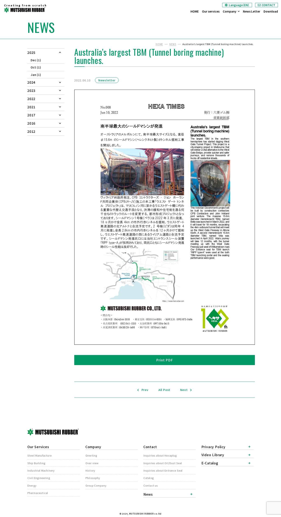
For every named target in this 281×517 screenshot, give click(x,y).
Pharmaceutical (37, 493)
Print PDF (164, 359)
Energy (31, 485)
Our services (210, 11)
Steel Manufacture (39, 455)
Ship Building (36, 463)
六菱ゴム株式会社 (24, 10)
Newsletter (106, 80)
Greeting (91, 455)
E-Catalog (209, 462)
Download (271, 11)
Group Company (95, 485)
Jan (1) (36, 75)
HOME (194, 11)
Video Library (212, 454)
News (148, 494)
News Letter (251, 11)
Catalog (148, 478)
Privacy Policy (213, 446)
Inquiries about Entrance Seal (163, 470)
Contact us (150, 485)
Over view (92, 463)
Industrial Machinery (41, 470)
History (90, 470)
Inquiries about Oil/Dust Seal (162, 463)
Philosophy (92, 478)
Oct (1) (36, 67)
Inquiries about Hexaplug (160, 455)
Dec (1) (36, 60)
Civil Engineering (38, 478)
